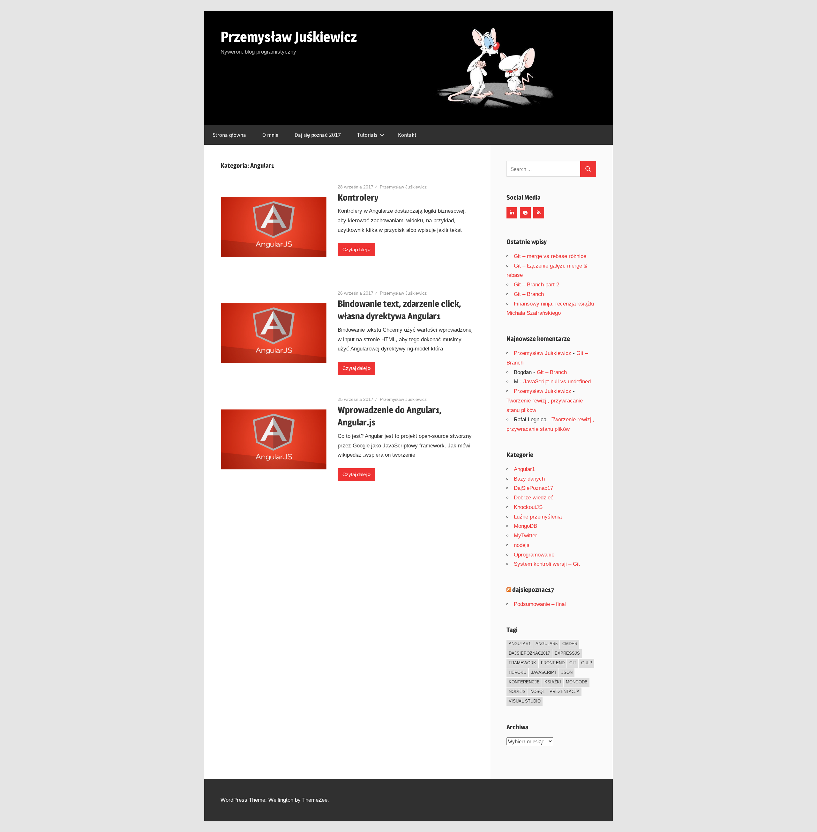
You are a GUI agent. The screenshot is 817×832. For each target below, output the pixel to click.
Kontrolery (358, 197)
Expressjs (567, 653)
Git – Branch (529, 294)
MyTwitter (525, 536)
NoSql (537, 691)
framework (522, 662)
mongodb (577, 682)
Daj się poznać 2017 (318, 134)
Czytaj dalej (354, 249)
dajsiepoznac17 (533, 589)
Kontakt (407, 134)
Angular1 (524, 469)
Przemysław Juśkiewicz (289, 36)
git (572, 662)
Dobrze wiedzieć (533, 498)
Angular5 (547, 643)
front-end (553, 662)
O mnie (270, 134)
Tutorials (367, 134)
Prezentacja (565, 691)
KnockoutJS (528, 507)
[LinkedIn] (511, 212)
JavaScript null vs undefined (557, 382)
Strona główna (229, 134)
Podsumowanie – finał (540, 604)
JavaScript (544, 672)
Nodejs (517, 691)
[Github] (525, 212)
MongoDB (525, 526)
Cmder (569, 643)
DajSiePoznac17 (533, 488)
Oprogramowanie (534, 555)
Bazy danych (529, 479)
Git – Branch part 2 (536, 285)
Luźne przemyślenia (538, 517)
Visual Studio (525, 701)
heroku (517, 672)
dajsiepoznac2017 (529, 653)
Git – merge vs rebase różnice (550, 256)
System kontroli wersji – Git (547, 564)
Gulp (586, 662)
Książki (552, 682)
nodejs (521, 545)
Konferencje (524, 682)
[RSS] (538, 212)
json (567, 672)
